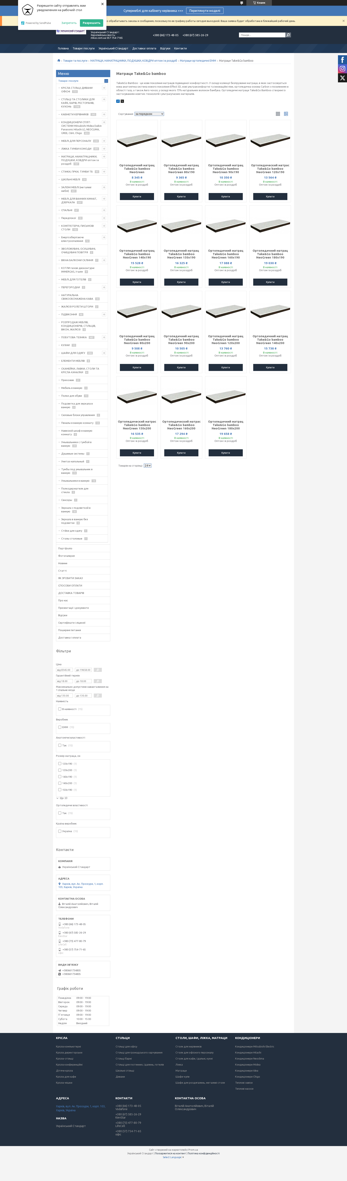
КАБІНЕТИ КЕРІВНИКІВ (75, 114)
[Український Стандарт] (71, 35)
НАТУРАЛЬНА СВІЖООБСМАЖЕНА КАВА (77, 297)
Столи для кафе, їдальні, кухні (194, 1058)
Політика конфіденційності (204, 1153)
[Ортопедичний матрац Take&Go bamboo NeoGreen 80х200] (137, 311)
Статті (62, 570)
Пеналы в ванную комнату (77, 422)
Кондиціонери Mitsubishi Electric (254, 1046)
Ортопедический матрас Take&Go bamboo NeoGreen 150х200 (137, 425)
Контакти (180, 48)
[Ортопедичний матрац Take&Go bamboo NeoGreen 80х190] (181, 140)
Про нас (63, 600)
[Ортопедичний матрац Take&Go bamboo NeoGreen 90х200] (181, 311)
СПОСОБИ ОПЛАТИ (70, 585)
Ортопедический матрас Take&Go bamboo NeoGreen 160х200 (181, 425)
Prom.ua (193, 1149)
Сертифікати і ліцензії (72, 622)
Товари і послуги (84, 48)
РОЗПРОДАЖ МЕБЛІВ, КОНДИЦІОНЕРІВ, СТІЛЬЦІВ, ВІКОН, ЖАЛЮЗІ (78, 326)
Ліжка (179, 1064)
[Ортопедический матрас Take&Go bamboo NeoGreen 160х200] (181, 396)
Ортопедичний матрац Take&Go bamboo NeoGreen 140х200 (270, 339)
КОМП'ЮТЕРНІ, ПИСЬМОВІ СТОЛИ (77, 227)
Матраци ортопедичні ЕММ (198, 60)
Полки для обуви (71, 395)
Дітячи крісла (64, 1070)
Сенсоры (66, 500)
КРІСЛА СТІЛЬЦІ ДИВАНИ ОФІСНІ (77, 89)
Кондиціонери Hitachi (248, 1052)
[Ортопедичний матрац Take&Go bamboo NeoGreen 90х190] (225, 140)
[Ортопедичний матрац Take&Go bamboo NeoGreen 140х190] (137, 225)
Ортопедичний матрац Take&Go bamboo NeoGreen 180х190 (270, 254)
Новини (62, 563)
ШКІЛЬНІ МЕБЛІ (70, 179)
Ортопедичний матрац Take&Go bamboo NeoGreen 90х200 (181, 339)
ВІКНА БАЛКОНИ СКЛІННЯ (77, 260)
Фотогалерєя (66, 555)
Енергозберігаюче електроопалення (72, 239)
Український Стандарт (113, 48)
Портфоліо (65, 548)
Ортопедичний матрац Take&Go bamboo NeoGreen (137, 168)
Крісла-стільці (64, 1058)
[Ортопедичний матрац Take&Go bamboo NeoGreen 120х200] (225, 311)
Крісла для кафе (66, 1076)
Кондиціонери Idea (246, 1070)
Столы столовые (71, 538)
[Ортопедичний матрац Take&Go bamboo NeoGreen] (137, 140)
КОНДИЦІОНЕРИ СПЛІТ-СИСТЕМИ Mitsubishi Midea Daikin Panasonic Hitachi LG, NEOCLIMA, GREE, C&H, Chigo (81, 127)
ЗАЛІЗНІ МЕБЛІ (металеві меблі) (76, 189)
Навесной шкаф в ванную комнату (76, 432)
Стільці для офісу (126, 1046)
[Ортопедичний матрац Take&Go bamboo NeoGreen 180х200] (225, 396)
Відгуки (165, 48)
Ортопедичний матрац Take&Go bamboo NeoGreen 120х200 (225, 339)
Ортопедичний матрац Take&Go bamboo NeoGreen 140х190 (137, 254)
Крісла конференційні (69, 1064)
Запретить (69, 23)
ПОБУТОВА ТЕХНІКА (74, 337)
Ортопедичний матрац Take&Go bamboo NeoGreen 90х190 (225, 168)
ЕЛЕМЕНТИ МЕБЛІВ (73, 360)
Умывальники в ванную (75, 480)
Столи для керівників (189, 1046)
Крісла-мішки (64, 1082)
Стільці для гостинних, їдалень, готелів (140, 1064)
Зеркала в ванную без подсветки (74, 521)
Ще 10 (63, 798)
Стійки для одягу (71, 530)
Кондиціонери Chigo (247, 1076)
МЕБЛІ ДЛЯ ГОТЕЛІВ (73, 279)
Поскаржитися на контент (170, 1153)
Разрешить (91, 23)
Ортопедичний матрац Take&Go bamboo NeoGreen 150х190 (181, 254)
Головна (63, 48)
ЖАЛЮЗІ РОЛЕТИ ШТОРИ (77, 306)
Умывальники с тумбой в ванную (76, 444)
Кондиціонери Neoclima (249, 1058)
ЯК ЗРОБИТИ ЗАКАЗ (70, 578)
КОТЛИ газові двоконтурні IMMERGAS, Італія (77, 270)
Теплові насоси (244, 1088)
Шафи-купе (183, 1076)
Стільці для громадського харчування (139, 1052)
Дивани (120, 1076)
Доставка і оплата (144, 48)
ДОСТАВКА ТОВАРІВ (71, 593)
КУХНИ (65, 345)
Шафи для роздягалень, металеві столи (200, 1082)
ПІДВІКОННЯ (69, 314)
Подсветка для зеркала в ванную (77, 405)
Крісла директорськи (69, 1052)
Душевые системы (72, 453)
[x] (122, 101)
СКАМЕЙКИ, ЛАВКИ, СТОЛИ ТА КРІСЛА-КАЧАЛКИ (80, 370)
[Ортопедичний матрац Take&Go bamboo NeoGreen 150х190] (181, 225)
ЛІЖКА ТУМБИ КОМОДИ (76, 148)
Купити (137, 196)
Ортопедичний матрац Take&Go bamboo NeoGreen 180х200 (225, 425)
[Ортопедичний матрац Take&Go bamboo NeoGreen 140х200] (270, 311)
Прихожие (67, 380)
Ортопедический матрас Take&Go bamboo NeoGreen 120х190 (270, 168)
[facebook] (118, 101)
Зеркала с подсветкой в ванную (76, 509)
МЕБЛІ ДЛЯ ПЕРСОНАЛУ (76, 140)
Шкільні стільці (125, 1070)
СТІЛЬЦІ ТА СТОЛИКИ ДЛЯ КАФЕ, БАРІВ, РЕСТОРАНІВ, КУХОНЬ (78, 103)
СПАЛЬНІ (66, 210)
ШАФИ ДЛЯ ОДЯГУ (73, 352)
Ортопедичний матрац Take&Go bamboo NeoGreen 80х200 (137, 339)
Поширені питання (69, 630)
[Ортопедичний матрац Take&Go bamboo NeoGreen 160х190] (225, 225)
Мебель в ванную (71, 387)
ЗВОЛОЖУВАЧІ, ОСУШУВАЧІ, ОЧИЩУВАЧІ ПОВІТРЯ (78, 250)
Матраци (181, 1070)
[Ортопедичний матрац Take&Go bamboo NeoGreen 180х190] (270, 225)
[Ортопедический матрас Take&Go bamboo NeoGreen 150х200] (137, 396)
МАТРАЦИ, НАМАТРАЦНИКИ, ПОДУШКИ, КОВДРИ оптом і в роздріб (133, 60)
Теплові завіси (244, 1082)
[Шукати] (288, 35)
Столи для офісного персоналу (194, 1052)
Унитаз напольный (72, 461)
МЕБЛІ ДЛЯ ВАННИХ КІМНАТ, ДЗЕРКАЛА (79, 200)
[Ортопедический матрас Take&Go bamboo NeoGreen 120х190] (270, 140)
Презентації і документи (73, 607)
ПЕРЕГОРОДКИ (70, 287)
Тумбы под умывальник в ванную (77, 471)
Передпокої (68, 218)
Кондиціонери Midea (247, 1064)
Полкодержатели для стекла (74, 490)
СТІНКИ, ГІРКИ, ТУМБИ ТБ (77, 171)
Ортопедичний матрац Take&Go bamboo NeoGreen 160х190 (225, 254)
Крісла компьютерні (68, 1046)
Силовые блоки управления (78, 415)
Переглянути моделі (204, 10)
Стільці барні (124, 1058)
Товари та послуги (75, 60)
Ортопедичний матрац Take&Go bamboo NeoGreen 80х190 (181, 168)
